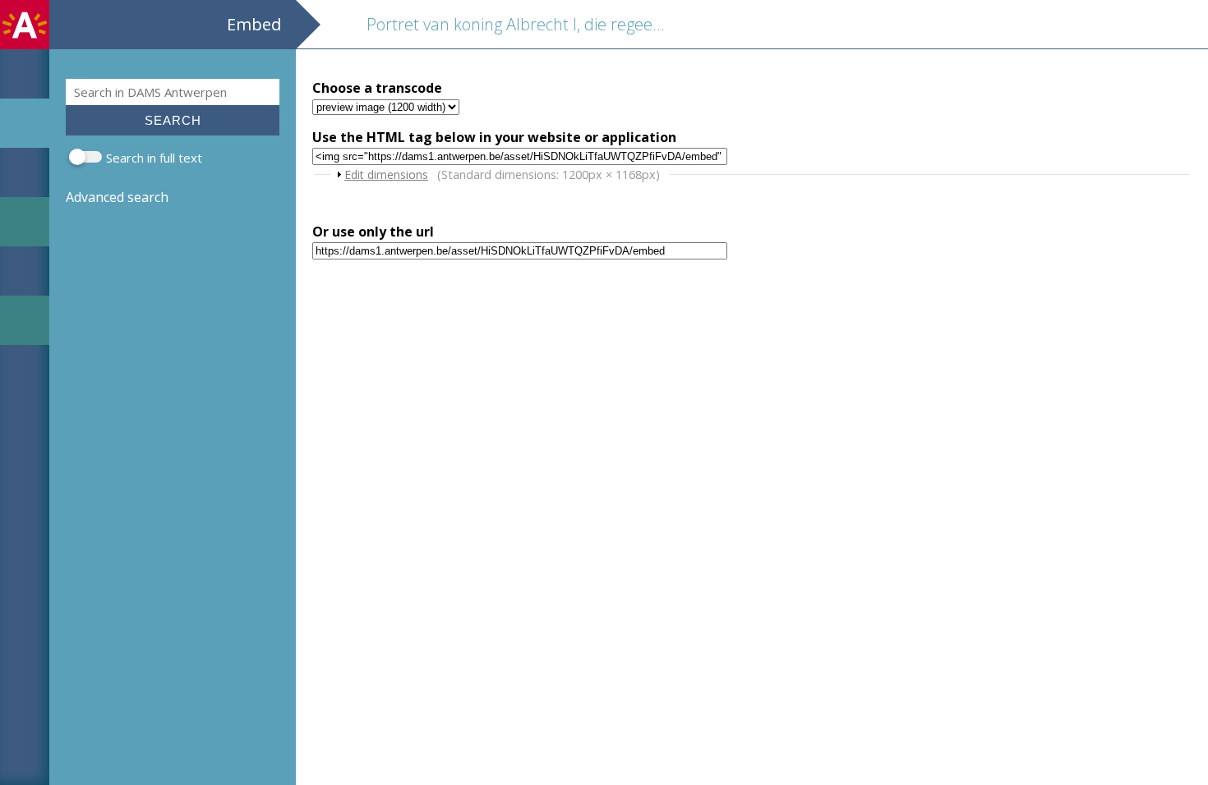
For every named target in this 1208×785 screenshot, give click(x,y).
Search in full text (154, 157)
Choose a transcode (377, 88)
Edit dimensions (386, 174)
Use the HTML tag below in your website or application (494, 137)
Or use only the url (373, 232)
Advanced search (117, 197)
